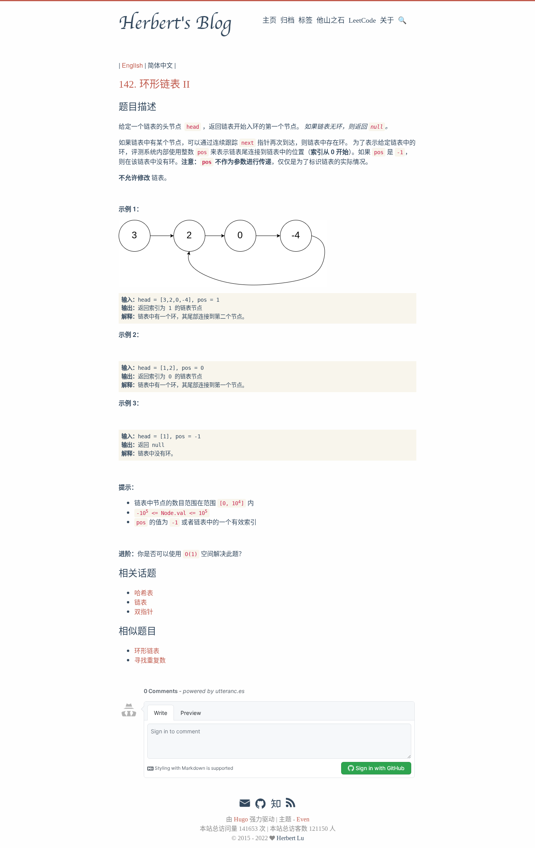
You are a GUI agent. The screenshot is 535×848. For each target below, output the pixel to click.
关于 (387, 20)
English (132, 65)
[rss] (290, 804)
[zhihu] (275, 804)
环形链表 (146, 650)
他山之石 (330, 20)
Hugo (241, 819)
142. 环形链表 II (154, 84)
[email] (245, 803)
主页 (269, 20)
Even (302, 819)
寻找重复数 (150, 659)
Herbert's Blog (175, 23)
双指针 (143, 611)
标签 (305, 20)
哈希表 (143, 592)
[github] (260, 804)
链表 (140, 602)
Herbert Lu (290, 838)
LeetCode (362, 20)
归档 (287, 20)
